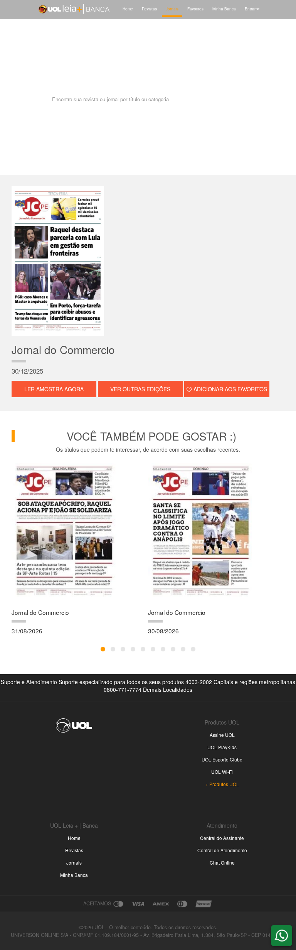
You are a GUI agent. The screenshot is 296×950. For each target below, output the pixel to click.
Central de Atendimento (222, 850)
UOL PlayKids (222, 747)
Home (128, 9)
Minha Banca (224, 9)
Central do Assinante (222, 838)
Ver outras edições (140, 389)
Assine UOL (222, 734)
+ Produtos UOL (222, 784)
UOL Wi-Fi (222, 771)
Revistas (149, 9)
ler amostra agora (54, 389)
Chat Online (222, 862)
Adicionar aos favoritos (229, 389)
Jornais (172, 9)
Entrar (250, 9)
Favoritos (195, 9)
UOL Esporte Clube (222, 759)
